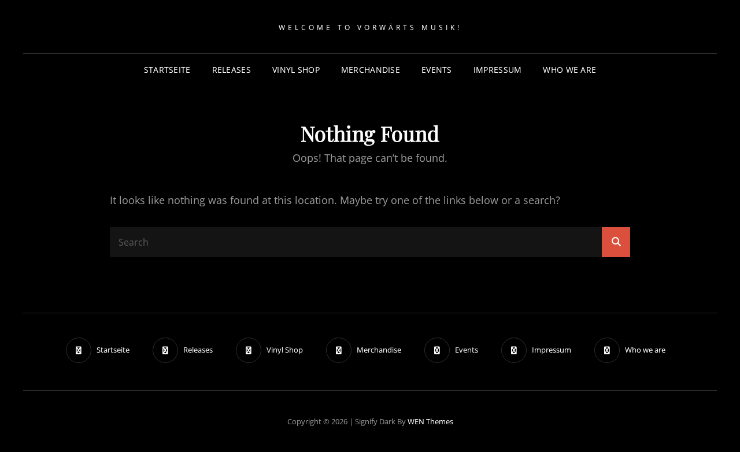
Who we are (569, 69)
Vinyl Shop (296, 69)
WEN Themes (430, 421)
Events (436, 69)
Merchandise (370, 69)
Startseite (167, 69)
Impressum (497, 69)
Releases (231, 69)
